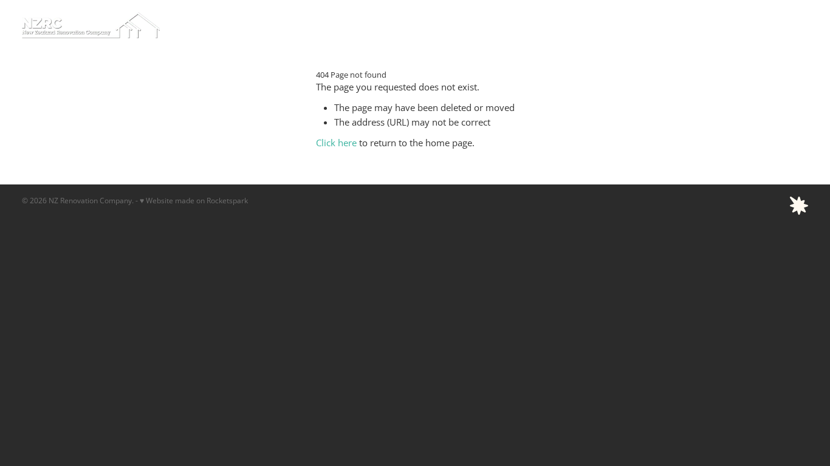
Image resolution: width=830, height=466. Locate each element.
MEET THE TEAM (504, 24)
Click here (336, 143)
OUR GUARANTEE (580, 24)
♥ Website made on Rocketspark (194, 200)
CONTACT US (774, 24)
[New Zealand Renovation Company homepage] (100, 25)
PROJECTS (715, 24)
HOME (368, 24)
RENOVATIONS (654, 24)
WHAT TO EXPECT (428, 24)
